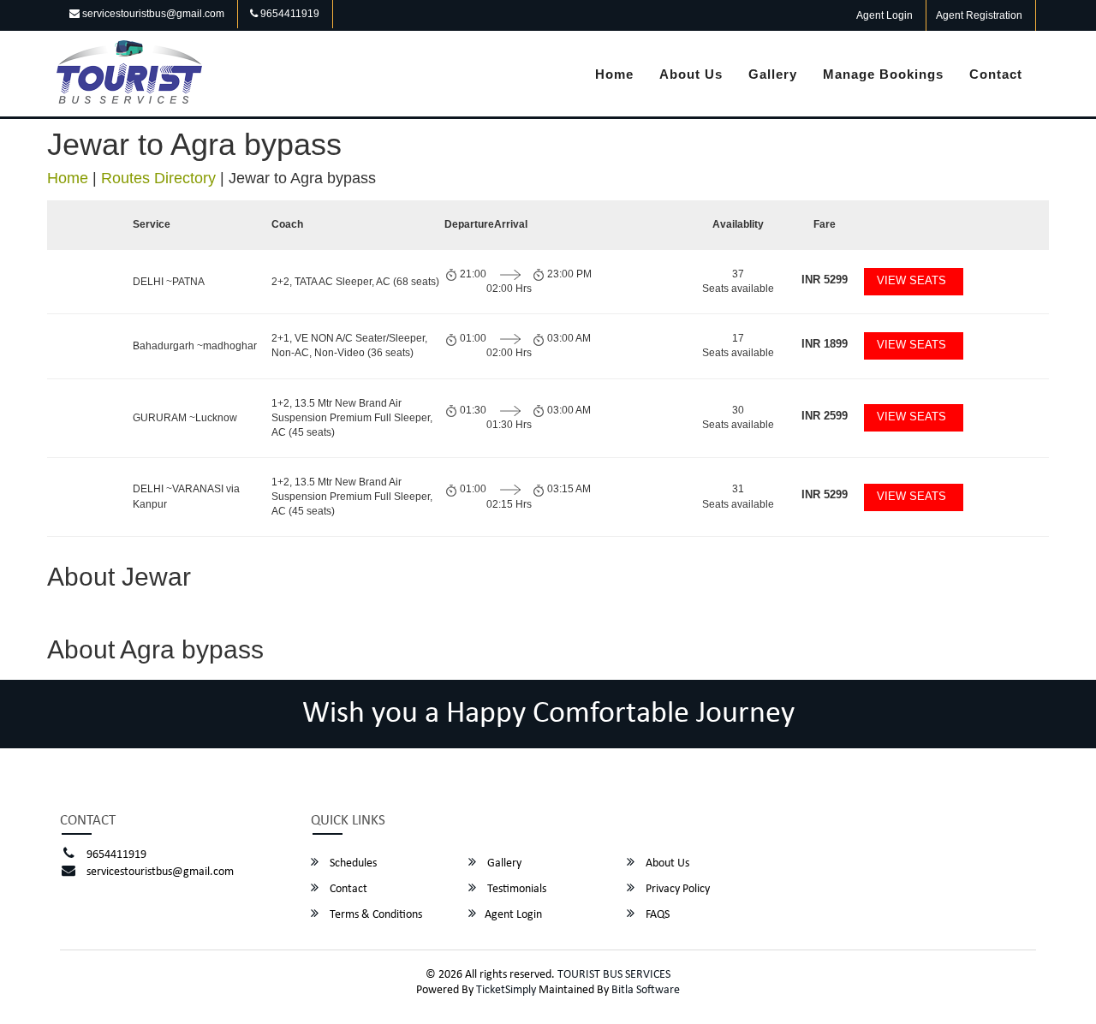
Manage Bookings (883, 74)
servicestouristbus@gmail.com (152, 14)
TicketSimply (506, 990)
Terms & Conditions (374, 914)
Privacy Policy (676, 889)
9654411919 (288, 14)
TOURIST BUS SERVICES (613, 974)
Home (614, 74)
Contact (995, 74)
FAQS (656, 914)
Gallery (772, 74)
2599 (824, 415)
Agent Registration (979, 15)
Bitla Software (645, 990)
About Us (691, 74)
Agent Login (884, 15)
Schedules (352, 863)
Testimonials (515, 889)
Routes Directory (158, 178)
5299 (824, 279)
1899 (824, 343)
